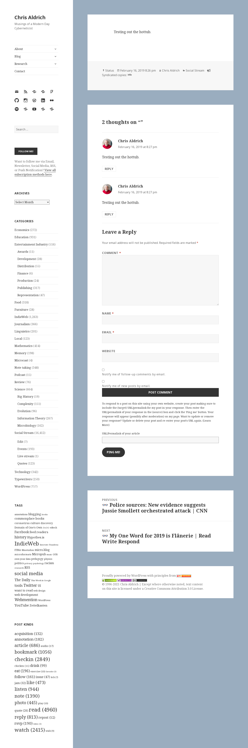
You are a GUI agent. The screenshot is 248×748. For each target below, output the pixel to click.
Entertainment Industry (31, 244)
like (36, 682)
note (27, 696)
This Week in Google (41, 580)
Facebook (22, 532)
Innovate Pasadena (49, 544)
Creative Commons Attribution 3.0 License (173, 589)
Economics (22, 230)
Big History (25, 397)
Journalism (22, 324)
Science (20, 389)
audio (47, 646)
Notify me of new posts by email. (126, 386)
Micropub (39, 554)
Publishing (24, 288)
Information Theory (31, 418)
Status (109, 70)
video (37, 724)
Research (21, 64)
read (43, 709)
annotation (29, 639)
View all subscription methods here (35, 172)
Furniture (21, 310)
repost (46, 717)
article (27, 645)
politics (19, 563)
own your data (23, 559)
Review (20, 382)
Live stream (25, 456)
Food (18, 302)
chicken (22, 666)
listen (27, 689)
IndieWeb (21, 317)
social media (29, 573)
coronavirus (22, 523)
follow (25, 676)
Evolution (24, 411)
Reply (109, 169)
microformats (23, 554)
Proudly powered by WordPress (124, 576)
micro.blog (42, 550)
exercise (38, 671)
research (19, 567)
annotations (21, 514)
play (43, 703)
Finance (22, 273)
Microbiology (26, 426)
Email (108, 332)
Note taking (23, 368)
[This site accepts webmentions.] (124, 580)
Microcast (21, 360)
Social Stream (24, 433)
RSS (27, 567)
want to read (24, 590)
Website (108, 351)
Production (25, 281)
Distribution (25, 266)
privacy (28, 563)
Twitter (30, 585)
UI (39, 586)
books (45, 514)
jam (20, 683)
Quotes (22, 463)
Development (26, 259)
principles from (165, 576)
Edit (20, 442)
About (19, 49)
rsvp (23, 723)
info (130, 74)
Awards (22, 252)
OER (55, 554)
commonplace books (29, 518)
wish (50, 730)
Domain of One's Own (28, 527)
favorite (51, 671)
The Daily (22, 579)
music (49, 554)
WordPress (22, 486)
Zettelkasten (38, 605)
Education (22, 237)
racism (49, 563)
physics (48, 559)
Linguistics (22, 331)
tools (19, 585)
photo (26, 702)
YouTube (22, 605)
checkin (32, 659)
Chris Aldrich (30, 17)
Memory (20, 353)
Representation (28, 295)
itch (54, 677)
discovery (47, 523)
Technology (23, 472)
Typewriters (23, 479)
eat (22, 670)
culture (35, 523)
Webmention (26, 599)
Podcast (20, 375)
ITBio (18, 550)
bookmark (33, 652)
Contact (20, 71)
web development (26, 595)
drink (38, 665)
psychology (38, 563)
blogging (34, 514)
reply (26, 717)
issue (43, 677)
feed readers (39, 532)
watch (30, 729)
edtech (53, 527)
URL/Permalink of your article (121, 433)
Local (18, 339)
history (21, 537)
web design (39, 590)
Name (108, 313)
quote (21, 710)
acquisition (28, 633)
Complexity (25, 404)
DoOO (46, 527)
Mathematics (23, 346)
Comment (111, 253)
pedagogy (37, 559)
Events (22, 449)
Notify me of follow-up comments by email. (133, 374)
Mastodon (28, 550)
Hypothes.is (35, 537)
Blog (18, 56)
